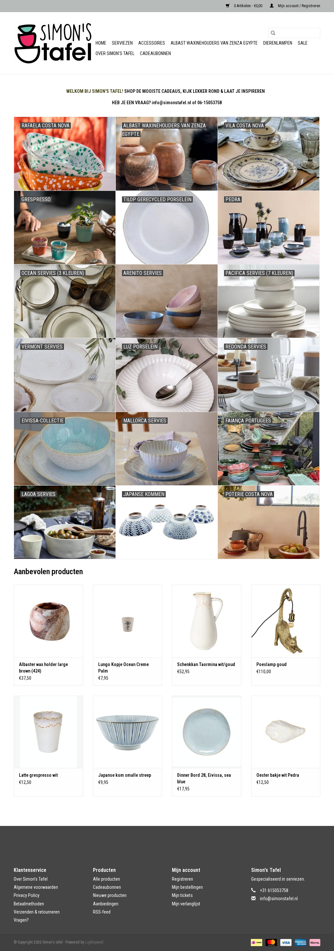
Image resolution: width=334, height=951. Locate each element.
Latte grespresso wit (38, 775)
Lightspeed (94, 942)
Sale (303, 43)
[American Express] (300, 942)
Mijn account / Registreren (298, 6)
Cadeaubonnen (155, 53)
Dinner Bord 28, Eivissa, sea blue (204, 778)
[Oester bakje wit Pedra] (286, 732)
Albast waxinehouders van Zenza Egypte (214, 43)
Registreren (182, 879)
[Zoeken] (273, 33)
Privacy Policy (26, 895)
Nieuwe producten (110, 895)
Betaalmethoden (29, 903)
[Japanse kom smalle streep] (127, 732)
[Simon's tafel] (54, 43)
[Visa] (285, 942)
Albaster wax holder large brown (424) (43, 668)
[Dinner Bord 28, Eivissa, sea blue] (206, 732)
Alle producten (106, 879)
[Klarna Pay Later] (313, 942)
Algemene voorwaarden (36, 887)
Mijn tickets (182, 895)
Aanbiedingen (105, 903)
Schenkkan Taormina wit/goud (206, 664)
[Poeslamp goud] (286, 621)
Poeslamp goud (271, 664)
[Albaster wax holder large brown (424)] (48, 621)
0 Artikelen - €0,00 (248, 6)
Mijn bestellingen (187, 887)
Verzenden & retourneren (37, 912)
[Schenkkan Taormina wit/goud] (206, 621)
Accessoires (151, 43)
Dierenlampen (277, 43)
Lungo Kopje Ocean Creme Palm (123, 668)
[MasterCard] (270, 942)
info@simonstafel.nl (279, 898)
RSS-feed (102, 912)
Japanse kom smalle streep (124, 775)
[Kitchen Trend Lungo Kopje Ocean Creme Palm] (127, 621)
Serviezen (122, 43)
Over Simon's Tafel (115, 53)
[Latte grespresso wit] (48, 732)
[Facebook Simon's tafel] (161, 841)
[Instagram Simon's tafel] (173, 841)
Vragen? (21, 920)
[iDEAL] (256, 942)
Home (101, 43)
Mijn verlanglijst (186, 903)
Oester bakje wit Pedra (277, 775)
